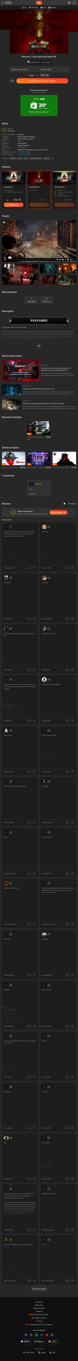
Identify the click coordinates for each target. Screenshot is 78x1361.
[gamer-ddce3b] (6, 1188)
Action (35, 150)
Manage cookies (39, 1349)
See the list (21, 134)
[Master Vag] (6, 883)
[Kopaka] (44, 832)
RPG (46, 150)
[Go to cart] (69, 2)
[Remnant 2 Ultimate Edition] (64, 190)
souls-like (13, 158)
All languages (72, 503)
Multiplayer (21, 150)
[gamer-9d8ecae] (44, 1188)
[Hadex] (44, 577)
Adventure (41, 150)
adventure (47, 158)
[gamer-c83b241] (6, 1086)
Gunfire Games (22, 143)
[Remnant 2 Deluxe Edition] (13, 186)
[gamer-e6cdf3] (44, 730)
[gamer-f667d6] (6, 781)
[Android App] (39, 1341)
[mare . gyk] (6, 577)
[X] (31, 1335)
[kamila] (44, 628)
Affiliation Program (39, 1308)
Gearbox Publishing (23, 145)
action (26, 158)
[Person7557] (6, 679)
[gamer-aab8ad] (6, 934)
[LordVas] (44, 781)
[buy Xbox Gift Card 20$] (39, 105)
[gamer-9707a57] (6, 832)
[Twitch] (52, 1335)
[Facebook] (42, 1335)
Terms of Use (39, 1302)
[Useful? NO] (34, 568)
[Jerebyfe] (44, 985)
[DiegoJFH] (6, 1137)
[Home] (6, 2)
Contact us (39, 1311)
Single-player (29, 150)
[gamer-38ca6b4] (31, 484)
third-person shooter (36, 158)
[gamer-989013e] (6, 1036)
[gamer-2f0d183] (44, 883)
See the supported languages (26, 136)
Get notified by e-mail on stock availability (42, 81)
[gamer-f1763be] (44, 1036)
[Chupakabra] (44, 934)
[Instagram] (36, 1335)
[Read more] (20, 545)
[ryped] (44, 526)
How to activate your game (26, 139)
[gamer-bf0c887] (44, 1239)
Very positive (22, 154)
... (52, 158)
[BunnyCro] (6, 730)
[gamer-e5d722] (6, 526)
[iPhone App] (25, 1341)
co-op (20, 158)
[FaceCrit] (6, 1239)
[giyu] (6, 628)
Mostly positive (22, 152)
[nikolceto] (6, 985)
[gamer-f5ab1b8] (44, 1086)
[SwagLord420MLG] (44, 1137)
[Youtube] (47, 1335)
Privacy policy (39, 1305)
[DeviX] (44, 679)
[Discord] (26, 1335)
